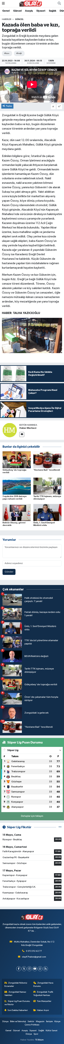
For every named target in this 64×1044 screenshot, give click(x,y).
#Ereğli (19, 53)
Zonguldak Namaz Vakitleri (15, 993)
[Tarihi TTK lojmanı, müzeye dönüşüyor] (47, 486)
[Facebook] (18, 968)
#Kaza (6, 53)
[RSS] (45, 968)
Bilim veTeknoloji (18, 1021)
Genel (6, 11)
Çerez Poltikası (32, 1025)
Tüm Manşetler (44, 1001)
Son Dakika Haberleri (18, 1010)
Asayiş (29, 11)
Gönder (9, 572)
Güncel (17, 11)
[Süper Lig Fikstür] (60, 827)
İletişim (49, 1021)
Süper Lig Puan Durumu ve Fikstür (17, 1003)
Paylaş (9, 106)
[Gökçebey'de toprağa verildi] (17, 459)
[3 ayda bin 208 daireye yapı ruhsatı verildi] (17, 486)
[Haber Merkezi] (10, 430)
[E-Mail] (21, 434)
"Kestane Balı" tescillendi (46, 470)
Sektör (31, 1021)
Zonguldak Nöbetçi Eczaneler (15, 984)
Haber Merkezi (27, 428)
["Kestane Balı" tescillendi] (47, 459)
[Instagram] (29, 968)
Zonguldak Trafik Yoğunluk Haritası (43, 993)
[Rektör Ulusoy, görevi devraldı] (17, 512)
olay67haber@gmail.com (34, 957)
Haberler (6, 19)
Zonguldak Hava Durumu (43, 984)
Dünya (5, 1021)
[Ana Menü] (3, 3)
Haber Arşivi (43, 1010)
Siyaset (40, 11)
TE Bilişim (39, 1040)
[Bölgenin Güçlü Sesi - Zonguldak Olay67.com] (30, 3)
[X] (24, 968)
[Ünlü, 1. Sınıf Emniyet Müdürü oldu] (47, 512)
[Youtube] (34, 968)
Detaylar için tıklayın (32, 816)
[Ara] (59, 4)
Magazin (40, 1021)
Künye (57, 1021)
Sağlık (52, 11)
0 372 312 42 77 (34, 951)
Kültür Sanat (51, 1030)
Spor (36, 1034)
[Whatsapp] (40, 968)
